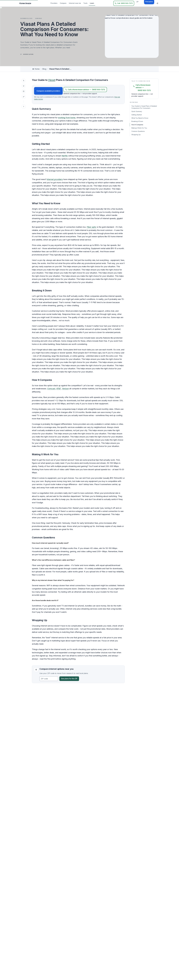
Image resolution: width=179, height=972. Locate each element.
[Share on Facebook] (24, 86)
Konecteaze (25, 3)
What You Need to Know (139, 118)
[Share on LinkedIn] (24, 91)
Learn (92, 3)
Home (37, 69)
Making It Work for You (139, 128)
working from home (66, 118)
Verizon (65, 389)
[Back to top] (24, 107)
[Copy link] (24, 97)
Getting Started (136, 115)
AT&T (58, 389)
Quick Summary (136, 111)
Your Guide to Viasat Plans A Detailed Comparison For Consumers (144, 107)
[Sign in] (157, 3)
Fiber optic (91, 227)
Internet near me (75, 3)
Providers (54, 3)
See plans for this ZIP (69, 679)
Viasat (51, 79)
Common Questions (138, 131)
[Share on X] (24, 80)
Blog (44, 69)
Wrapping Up (136, 134)
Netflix (65, 156)
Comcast (51, 389)
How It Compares (137, 125)
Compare (63, 3)
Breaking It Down (137, 121)
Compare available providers (48, 91)
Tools (85, 3)
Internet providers (55, 179)
